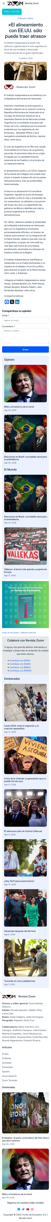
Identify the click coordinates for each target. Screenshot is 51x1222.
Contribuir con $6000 (20, 667)
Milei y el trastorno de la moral (19, 406)
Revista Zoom (26, 996)
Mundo (12, 469)
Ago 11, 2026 (10, 834)
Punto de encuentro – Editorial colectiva (19, 632)
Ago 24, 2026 (10, 463)
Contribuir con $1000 (20, 660)
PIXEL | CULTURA (11, 12)
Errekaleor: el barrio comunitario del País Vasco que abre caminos (25, 1139)
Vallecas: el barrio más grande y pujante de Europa (25, 570)
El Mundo (22, 18)
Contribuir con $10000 (20, 670)
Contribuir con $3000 (20, 664)
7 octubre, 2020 (26, 58)
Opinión (9, 359)
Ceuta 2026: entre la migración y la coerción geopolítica (21, 727)
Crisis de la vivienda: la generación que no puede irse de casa (25, 780)
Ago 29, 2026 (10, 410)
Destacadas (12, 678)
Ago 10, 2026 (10, 884)
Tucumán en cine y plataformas (19, 981)
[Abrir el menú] (3, 3)
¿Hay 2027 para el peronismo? (19, 881)
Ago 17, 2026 (10, 575)
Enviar (26, 349)
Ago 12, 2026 (10, 784)
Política (30, 18)
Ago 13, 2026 (10, 732)
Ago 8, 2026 (9, 934)
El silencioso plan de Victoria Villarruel (23, 831)
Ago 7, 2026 (9, 984)
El (5, 469)
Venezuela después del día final (20, 931)
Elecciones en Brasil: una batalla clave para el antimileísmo (25, 458)
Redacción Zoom (25, 86)
